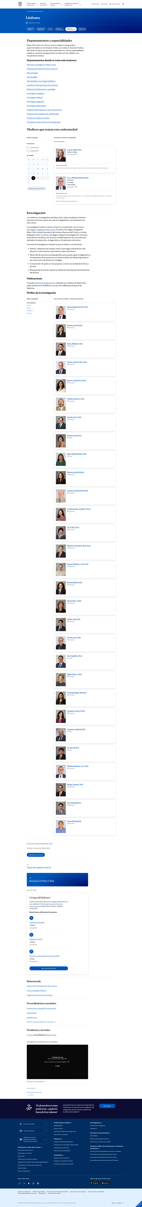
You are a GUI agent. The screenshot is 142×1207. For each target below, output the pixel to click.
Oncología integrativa (35, 101)
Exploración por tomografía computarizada (41, 1008)
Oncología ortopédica (35, 93)
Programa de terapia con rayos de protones (44, 110)
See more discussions (48, 968)
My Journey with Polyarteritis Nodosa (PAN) (44, 956)
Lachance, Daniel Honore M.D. (77, 491)
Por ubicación (31, 143)
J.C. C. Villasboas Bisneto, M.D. (78, 178)
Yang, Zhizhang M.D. (74, 821)
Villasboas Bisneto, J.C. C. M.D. (78, 766)
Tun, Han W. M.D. (73, 748)
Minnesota (30, 310)
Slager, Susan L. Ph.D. (74, 674)
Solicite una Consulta (34, 23)
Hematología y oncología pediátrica (41, 81)
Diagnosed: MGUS (35, 939)
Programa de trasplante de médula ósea (43, 114)
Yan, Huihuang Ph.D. (74, 803)
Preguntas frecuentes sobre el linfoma (40, 995)
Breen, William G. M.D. (75, 344)
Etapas (50, 29)
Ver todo (29, 313)
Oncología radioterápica (36, 105)
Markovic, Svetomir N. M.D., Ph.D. (79, 546)
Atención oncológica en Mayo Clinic (41, 64)
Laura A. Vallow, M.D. (74, 150)
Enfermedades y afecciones (35, 11)
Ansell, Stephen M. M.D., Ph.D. (77, 307)
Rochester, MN (34, 151)
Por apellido (30, 155)
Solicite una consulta (36, 855)
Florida (29, 308)
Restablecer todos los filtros (36, 188)
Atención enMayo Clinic (82, 29)
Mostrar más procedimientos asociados (40, 1022)
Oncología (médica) (35, 97)
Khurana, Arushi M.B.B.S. (75, 472)
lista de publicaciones (46, 283)
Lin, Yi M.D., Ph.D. (73, 527)
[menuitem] (30, 29)
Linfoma (33, 17)
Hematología (32, 77)
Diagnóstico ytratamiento (41, 29)
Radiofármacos (32, 1017)
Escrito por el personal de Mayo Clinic (40, 843)
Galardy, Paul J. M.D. (74, 417)
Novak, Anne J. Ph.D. (74, 601)
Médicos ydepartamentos (71, 29)
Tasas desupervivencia (59, 29)
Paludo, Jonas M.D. (73, 619)
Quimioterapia (31, 1013)
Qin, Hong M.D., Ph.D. (74, 656)
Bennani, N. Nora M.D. (75, 325)
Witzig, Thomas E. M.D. (75, 784)
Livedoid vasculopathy (37, 922)
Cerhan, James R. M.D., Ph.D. (77, 362)
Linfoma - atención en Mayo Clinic (38, 848)
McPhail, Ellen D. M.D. (74, 582)
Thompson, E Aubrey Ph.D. (76, 729)
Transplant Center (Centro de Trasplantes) (43, 122)
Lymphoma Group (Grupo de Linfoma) (42, 85)
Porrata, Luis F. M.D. (74, 637)
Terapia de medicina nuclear (38, 118)
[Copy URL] (68, 1062)
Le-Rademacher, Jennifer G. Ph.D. (79, 509)
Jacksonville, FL (34, 147)
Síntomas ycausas (31, 29)
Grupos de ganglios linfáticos (37, 990)
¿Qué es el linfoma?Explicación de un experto (42, 986)
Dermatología (32, 73)
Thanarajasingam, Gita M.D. (76, 693)
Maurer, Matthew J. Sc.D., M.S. (78, 564)
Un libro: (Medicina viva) (41, 1035)
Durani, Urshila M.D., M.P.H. (76, 380)
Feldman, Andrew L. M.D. (75, 399)
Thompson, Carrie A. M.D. (76, 711)
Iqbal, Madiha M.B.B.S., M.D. (77, 454)
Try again (57, 1065)
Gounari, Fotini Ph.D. (74, 435)
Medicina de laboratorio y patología (41, 89)
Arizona (29, 305)
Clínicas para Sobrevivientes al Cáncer (42, 69)
